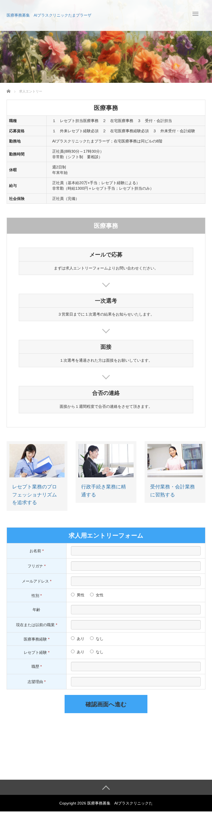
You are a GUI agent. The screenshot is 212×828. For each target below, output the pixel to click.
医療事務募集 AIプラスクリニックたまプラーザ (49, 15)
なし (100, 638)
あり (80, 638)
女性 (100, 595)
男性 (80, 595)
